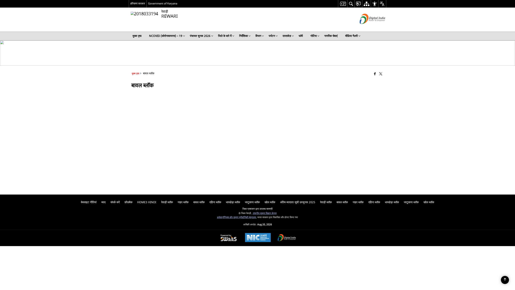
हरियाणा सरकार (137, 3)
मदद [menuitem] (103, 202)
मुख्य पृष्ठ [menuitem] (137, 36)
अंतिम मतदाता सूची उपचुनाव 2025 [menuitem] (297, 202)
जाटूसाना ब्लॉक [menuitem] (252, 202)
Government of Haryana (162, 3)
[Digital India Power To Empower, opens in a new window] (287, 238)
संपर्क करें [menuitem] (115, 202)
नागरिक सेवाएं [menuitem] (331, 36)
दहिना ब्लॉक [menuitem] (215, 202)
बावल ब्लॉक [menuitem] (199, 202)
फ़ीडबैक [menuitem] (128, 202)
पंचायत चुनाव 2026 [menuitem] (200, 36)
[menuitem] (342, 3)
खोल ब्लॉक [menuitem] (270, 202)
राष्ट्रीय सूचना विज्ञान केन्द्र (265, 213)
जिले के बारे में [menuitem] (225, 36)
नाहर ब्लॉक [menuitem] (183, 202)
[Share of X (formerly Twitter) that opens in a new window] (380, 74)
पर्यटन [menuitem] (272, 36)
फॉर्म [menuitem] (301, 36)
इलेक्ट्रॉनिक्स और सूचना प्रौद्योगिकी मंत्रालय (236, 217)
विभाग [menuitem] (258, 36)
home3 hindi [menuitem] (146, 202)
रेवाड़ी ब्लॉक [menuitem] (167, 202)
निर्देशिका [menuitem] (243, 36)
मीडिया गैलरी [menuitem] (351, 36)
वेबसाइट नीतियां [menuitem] (89, 202)
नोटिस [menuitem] (313, 36)
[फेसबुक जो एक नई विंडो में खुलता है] (374, 74)
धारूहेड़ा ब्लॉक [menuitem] (233, 202)
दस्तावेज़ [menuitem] (287, 36)
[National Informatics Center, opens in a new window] (258, 238)
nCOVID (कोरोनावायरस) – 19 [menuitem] (165, 36)
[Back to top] (505, 280)
